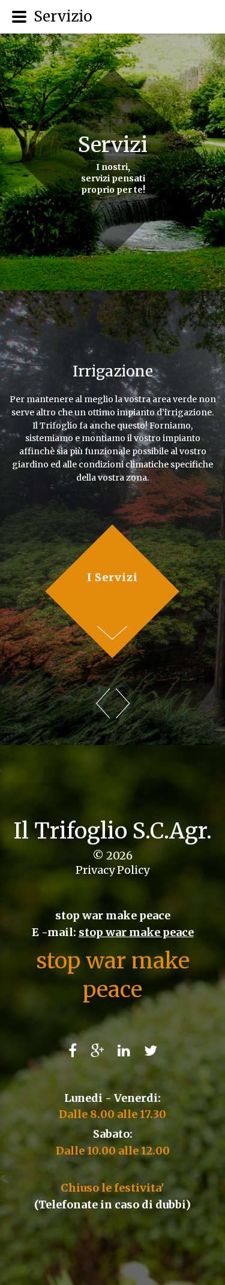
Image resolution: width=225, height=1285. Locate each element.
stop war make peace (136, 932)
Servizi (113, 145)
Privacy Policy (112, 870)
